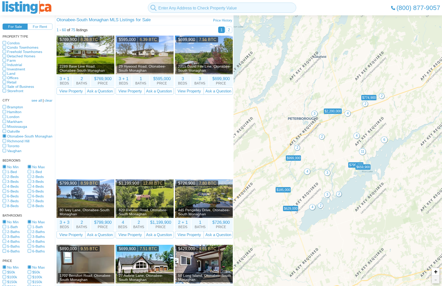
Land (11, 73)
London (13, 117)
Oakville (13, 131)
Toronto (13, 146)
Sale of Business (20, 86)
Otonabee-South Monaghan (29, 136)
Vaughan (14, 151)
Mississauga (17, 126)
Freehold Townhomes (24, 52)
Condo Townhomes (22, 47)
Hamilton (14, 112)
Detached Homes (21, 56)
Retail (11, 82)
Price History (222, 20)
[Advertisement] (145, 137)
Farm (11, 60)
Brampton (15, 107)
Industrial (14, 65)
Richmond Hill (18, 141)
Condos (13, 43)
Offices (12, 78)
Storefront (15, 91)
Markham (15, 122)
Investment (16, 69)
